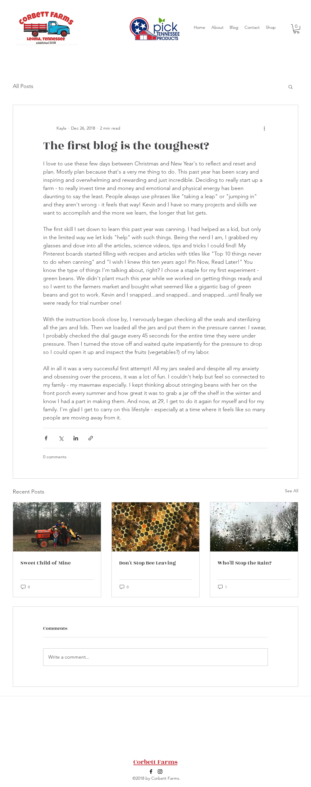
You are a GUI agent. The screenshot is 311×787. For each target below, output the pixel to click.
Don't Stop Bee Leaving (147, 563)
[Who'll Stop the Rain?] (254, 526)
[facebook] (151, 771)
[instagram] (160, 771)
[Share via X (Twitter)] (61, 438)
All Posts (23, 86)
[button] (296, 28)
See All (291, 491)
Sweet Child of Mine (45, 563)
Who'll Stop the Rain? (244, 563)
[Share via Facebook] (46, 438)
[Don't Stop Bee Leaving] (156, 526)
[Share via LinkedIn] (76, 438)
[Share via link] (91, 438)
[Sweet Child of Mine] (57, 526)
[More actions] (264, 128)
